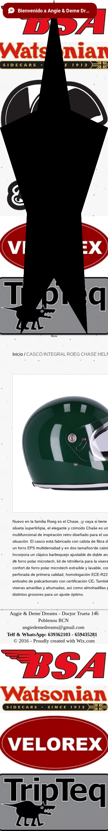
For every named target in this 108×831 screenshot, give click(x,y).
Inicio (17, 354)
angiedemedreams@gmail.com (53, 627)
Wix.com (85, 641)
